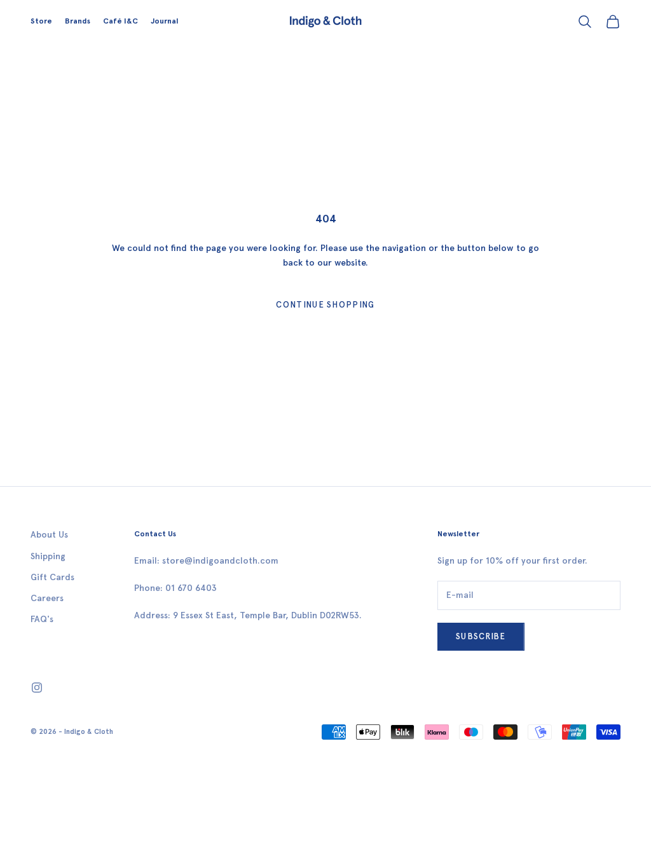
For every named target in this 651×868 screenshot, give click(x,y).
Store (41, 21)
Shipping (48, 556)
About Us (49, 534)
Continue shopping (325, 304)
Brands (77, 21)
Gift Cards (52, 577)
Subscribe (481, 636)
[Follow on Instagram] (37, 687)
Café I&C (120, 21)
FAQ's (42, 619)
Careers (47, 598)
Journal (164, 21)
